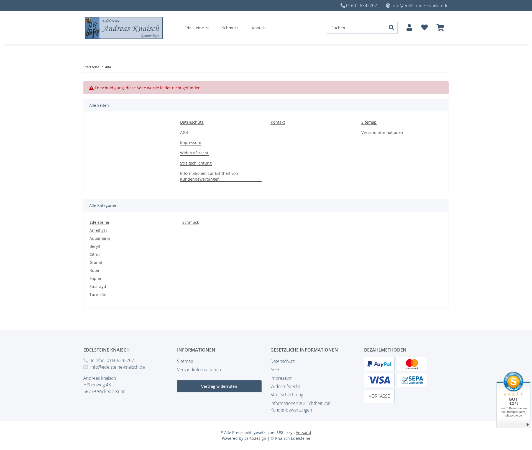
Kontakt (259, 27)
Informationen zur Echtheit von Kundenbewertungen (209, 176)
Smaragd (97, 286)
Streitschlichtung (196, 163)
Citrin (94, 254)
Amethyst (98, 230)
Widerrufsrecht (194, 152)
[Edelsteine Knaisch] (124, 28)
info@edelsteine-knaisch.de (420, 5)
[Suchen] (392, 28)
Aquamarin (99, 238)
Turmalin (97, 294)
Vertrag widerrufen (219, 386)
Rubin (95, 270)
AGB (184, 132)
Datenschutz (191, 122)
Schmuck (190, 222)
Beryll (94, 246)
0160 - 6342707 (361, 5)
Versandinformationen (382, 132)
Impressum (190, 142)
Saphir (95, 278)
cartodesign (255, 438)
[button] (409, 28)
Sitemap (369, 122)
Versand (303, 432)
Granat (95, 262)
